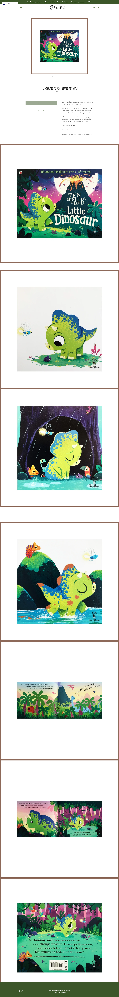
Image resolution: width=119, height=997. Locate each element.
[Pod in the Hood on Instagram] (22, 991)
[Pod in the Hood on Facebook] (19, 991)
